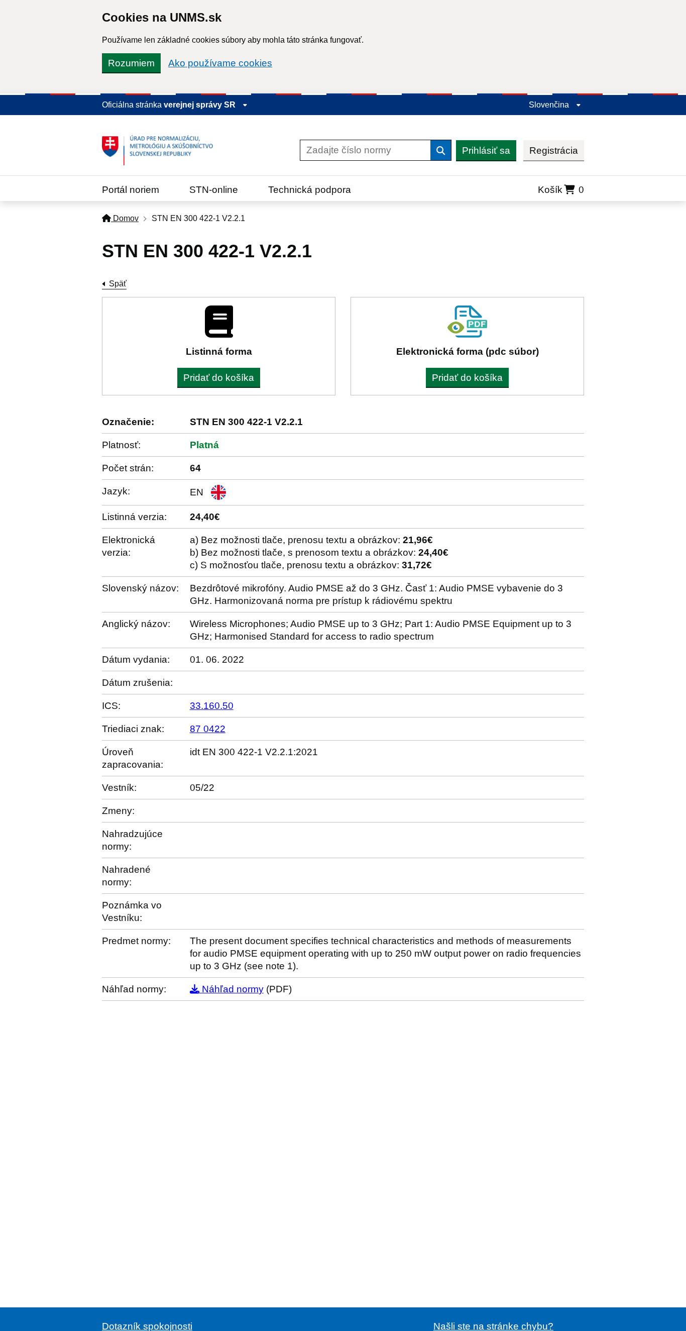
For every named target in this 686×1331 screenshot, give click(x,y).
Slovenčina (550, 104)
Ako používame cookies (220, 63)
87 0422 (207, 729)
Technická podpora (309, 189)
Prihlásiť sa (486, 150)
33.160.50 (212, 705)
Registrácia (553, 150)
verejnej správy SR (201, 104)
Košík (561, 189)
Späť (118, 283)
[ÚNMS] (161, 150)
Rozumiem (131, 63)
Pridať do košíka (218, 377)
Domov (125, 218)
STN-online (213, 189)
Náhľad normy (231, 989)
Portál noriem (130, 189)
